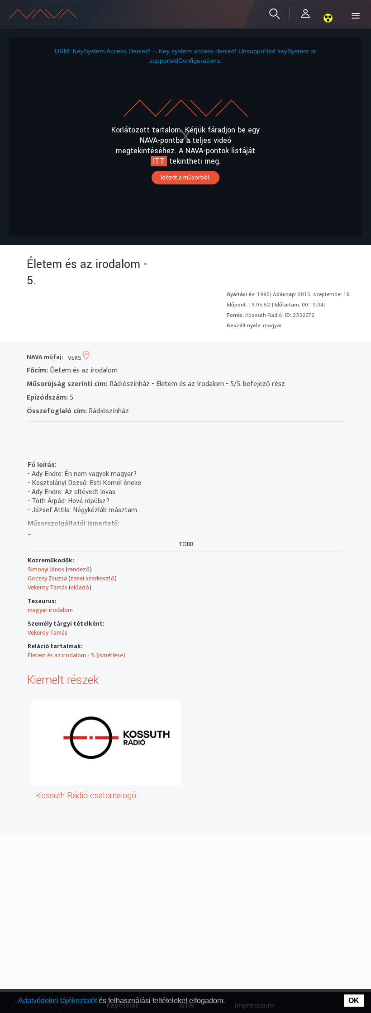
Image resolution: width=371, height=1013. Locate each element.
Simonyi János (46, 569)
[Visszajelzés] (115, 433)
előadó (80, 587)
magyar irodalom (50, 610)
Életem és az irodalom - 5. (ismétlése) (76, 655)
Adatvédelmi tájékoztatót (58, 1000)
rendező (78, 569)
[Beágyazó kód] (83, 433)
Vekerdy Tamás (47, 587)
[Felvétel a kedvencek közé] (34, 433)
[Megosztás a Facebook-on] (99, 433)
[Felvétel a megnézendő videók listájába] (50, 433)
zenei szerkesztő (92, 578)
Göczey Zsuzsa (47, 578)
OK (353, 1000)
